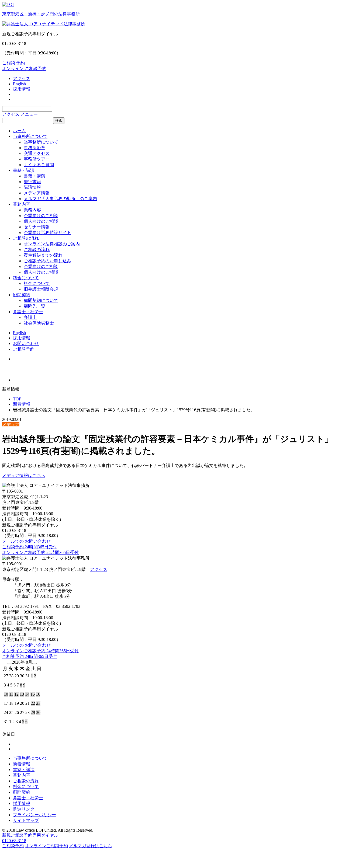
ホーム (19, 130)
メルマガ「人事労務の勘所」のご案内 (60, 198)
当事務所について (30, 136)
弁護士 (30, 317)
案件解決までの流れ (43, 255)
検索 (58, 120)
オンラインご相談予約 (46, 845)
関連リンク (23, 809)
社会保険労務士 (39, 323)
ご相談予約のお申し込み (47, 261)
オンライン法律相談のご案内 (52, 244)
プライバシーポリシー (34, 814)
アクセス (21, 78)
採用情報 (21, 89)
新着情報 (21, 404)
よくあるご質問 (39, 164)
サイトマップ (26, 820)
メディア (10, 424)
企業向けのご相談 (41, 215)
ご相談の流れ (26, 238)
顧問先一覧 (34, 306)
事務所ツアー (37, 159)
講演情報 (32, 187)
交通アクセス (37, 153)
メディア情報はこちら (23, 475)
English (19, 84)
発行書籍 (32, 181)
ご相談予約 (23, 349)
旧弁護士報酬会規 (41, 289)
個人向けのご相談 (41, 221)
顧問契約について (41, 300)
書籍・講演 (23, 170)
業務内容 (21, 204)
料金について (26, 277)
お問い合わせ (26, 343)
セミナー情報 (37, 227)
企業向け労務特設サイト (47, 232)
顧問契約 (21, 294)
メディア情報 (37, 193)
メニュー (29, 114)
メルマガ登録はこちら (90, 845)
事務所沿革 (34, 147)
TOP (17, 399)
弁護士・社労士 (28, 311)
